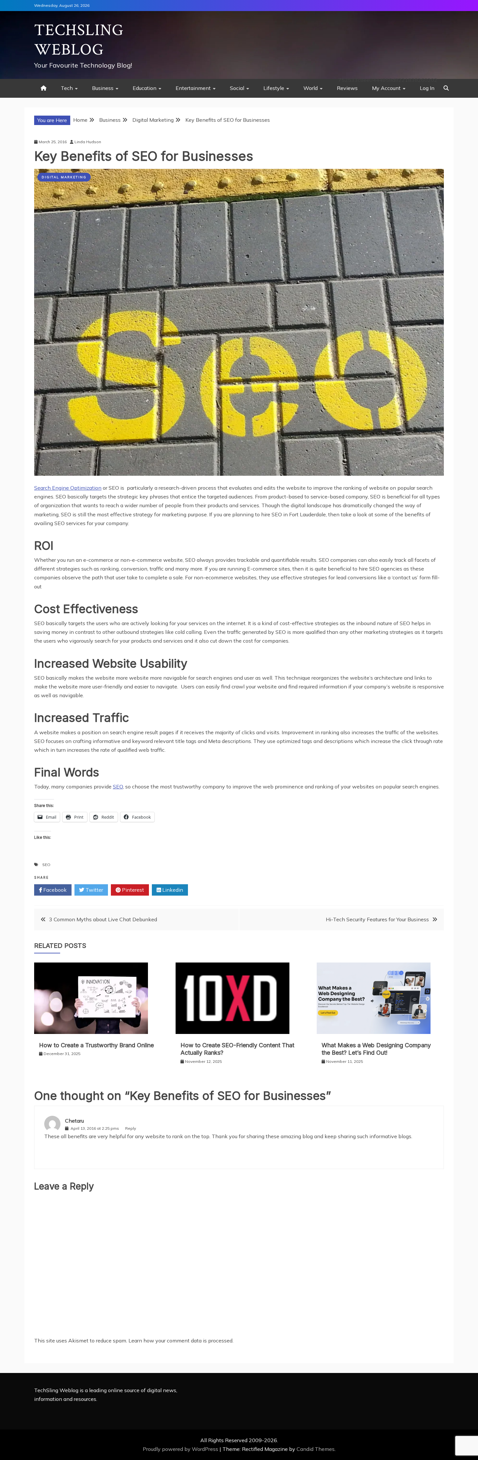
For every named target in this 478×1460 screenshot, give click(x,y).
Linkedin (172, 890)
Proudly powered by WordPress (181, 1449)
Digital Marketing (64, 177)
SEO (118, 786)
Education (144, 88)
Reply (130, 1128)
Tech (67, 88)
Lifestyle (273, 88)
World (310, 88)
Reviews (347, 88)
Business (102, 88)
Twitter (93, 890)
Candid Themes (316, 1449)
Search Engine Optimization (67, 488)
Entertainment (193, 88)
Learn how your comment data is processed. (180, 1340)
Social (237, 88)
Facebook (54, 890)
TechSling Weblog (79, 40)
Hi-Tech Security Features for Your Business (377, 919)
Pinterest (132, 890)
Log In (427, 88)
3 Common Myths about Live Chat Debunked (103, 919)
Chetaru (74, 1120)
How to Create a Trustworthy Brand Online (96, 1045)
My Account (386, 88)
